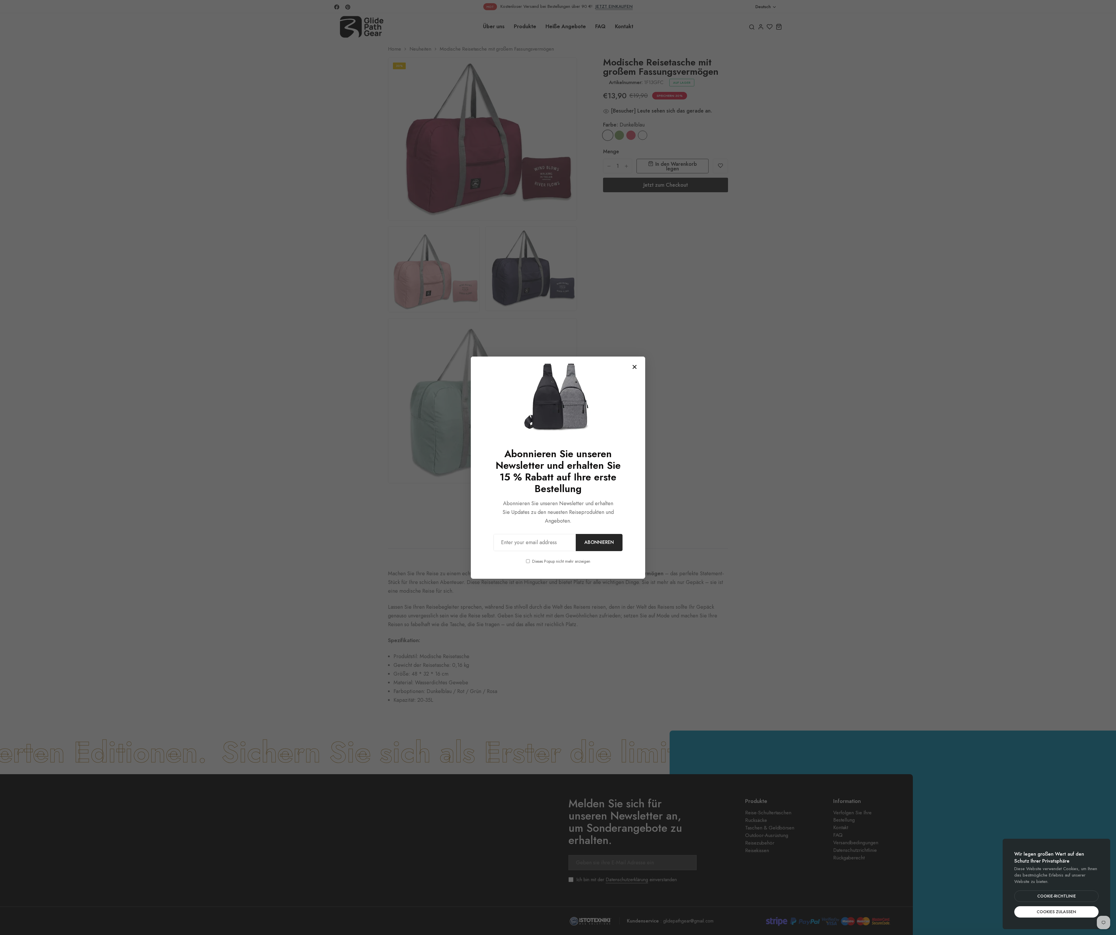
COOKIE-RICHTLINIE (1056, 896)
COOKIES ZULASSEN (1056, 912)
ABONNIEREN (599, 542)
